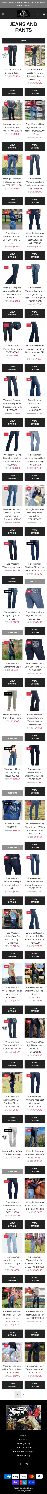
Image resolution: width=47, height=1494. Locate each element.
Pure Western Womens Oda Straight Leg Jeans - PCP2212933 (34, 774)
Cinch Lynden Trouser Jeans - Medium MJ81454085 (34, 405)
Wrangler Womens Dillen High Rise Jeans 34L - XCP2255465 (35, 514)
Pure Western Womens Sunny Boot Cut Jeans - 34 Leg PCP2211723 (35, 459)
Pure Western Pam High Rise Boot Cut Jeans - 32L (35, 615)
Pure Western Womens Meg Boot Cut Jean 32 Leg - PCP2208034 (12, 1101)
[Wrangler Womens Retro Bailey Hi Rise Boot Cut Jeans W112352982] (35, 219)
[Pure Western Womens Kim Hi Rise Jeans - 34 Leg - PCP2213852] (12, 973)
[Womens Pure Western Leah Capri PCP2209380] (12, 332)
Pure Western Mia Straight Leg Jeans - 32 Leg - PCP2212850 (34, 992)
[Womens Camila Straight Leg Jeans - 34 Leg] (12, 598)
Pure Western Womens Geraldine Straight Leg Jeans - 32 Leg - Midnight (34, 183)
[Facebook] (20, 1464)
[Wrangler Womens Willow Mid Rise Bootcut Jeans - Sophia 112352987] (12, 495)
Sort (23, 41)
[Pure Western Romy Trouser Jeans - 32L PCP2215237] (35, 1352)
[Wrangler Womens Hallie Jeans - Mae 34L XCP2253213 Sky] (12, 164)
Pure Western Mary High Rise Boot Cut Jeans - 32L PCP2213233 (34, 1047)
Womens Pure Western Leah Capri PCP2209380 (12, 348)
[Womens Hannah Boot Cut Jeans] (12, 55)
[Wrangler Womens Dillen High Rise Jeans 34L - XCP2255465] (35, 495)
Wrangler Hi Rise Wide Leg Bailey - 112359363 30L (12, 772)
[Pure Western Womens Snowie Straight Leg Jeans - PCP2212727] (35, 864)
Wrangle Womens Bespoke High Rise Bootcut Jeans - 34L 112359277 (12, 459)
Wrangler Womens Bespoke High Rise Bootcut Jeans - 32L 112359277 (34, 350)
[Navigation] (3, 13)
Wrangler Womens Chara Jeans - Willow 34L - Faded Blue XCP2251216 (35, 828)
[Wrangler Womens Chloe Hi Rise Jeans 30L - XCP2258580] (35, 1188)
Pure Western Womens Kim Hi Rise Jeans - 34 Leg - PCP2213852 (12, 992)
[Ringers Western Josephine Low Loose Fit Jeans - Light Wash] (12, 1243)
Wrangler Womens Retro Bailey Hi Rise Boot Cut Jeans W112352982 (34, 238)
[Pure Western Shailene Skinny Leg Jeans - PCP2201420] (35, 550)
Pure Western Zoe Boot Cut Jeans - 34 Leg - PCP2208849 (34, 1314)
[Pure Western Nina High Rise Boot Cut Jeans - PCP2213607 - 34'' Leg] (35, 110)
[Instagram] (27, 1464)
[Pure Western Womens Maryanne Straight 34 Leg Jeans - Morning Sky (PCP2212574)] (35, 274)
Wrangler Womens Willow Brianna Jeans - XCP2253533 (12, 1369)
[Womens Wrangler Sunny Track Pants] (12, 700)
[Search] (38, 13)
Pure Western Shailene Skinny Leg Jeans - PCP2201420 (35, 567)
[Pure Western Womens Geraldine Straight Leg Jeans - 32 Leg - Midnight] (35, 164)
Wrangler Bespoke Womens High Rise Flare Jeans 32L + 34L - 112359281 (35, 938)
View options (12, 91)
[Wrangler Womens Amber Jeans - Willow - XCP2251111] (12, 110)
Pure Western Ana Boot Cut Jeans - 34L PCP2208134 (35, 666)
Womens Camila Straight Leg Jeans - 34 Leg (12, 615)
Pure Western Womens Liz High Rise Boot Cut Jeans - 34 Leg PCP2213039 (35, 1262)
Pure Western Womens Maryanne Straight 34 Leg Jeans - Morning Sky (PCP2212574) (35, 294)
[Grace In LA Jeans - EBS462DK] (12, 810)
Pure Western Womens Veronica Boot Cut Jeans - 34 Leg (12, 238)
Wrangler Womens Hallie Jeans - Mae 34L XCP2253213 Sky (12, 182)
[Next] (30, 1394)
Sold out (34, 581)
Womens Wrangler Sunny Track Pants (12, 716)
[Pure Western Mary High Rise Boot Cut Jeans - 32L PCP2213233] (35, 1028)
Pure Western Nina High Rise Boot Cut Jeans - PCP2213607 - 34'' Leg (35, 129)
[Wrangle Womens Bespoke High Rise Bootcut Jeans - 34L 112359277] (12, 441)
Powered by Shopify (23, 1491)
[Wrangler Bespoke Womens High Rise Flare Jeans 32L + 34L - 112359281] (35, 919)
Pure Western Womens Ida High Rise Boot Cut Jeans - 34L (12, 883)
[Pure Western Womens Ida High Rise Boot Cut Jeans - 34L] (12, 864)
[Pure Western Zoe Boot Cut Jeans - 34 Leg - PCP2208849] (35, 1297)
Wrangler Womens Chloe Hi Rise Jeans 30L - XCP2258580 (34, 1205)
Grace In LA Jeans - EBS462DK (12, 825)
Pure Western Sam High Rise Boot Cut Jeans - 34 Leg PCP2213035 (12, 1316)
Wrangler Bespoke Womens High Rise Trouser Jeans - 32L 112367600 (12, 292)
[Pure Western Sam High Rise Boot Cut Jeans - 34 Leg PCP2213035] (12, 1297)
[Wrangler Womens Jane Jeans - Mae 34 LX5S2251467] (35, 1137)
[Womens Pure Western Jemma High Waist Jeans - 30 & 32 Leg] (35, 55)
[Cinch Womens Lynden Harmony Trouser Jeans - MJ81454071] (35, 700)
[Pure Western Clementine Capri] (12, 649)
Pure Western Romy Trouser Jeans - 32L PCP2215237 (34, 1369)
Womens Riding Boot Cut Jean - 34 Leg (12, 1153)
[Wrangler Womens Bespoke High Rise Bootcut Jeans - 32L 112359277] (35, 332)
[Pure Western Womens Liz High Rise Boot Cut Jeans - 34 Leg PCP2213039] (35, 1243)
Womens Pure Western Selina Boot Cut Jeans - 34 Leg (12, 1045)
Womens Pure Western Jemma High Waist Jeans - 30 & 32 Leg (35, 74)
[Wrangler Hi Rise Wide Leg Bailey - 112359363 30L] (12, 755)
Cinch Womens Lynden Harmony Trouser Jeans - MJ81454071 (35, 719)
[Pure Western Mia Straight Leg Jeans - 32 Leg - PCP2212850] (35, 973)
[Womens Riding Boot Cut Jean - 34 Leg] (12, 1137)
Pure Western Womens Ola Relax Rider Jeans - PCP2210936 (12, 1207)
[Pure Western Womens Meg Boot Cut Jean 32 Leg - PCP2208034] (12, 1082)
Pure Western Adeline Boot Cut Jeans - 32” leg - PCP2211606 (12, 938)
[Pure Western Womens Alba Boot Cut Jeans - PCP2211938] (35, 1082)
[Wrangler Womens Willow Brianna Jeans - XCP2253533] (12, 1352)
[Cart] (44, 13)
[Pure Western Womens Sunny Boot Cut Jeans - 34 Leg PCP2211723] (35, 441)
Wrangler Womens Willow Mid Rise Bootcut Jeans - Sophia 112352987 (12, 514)
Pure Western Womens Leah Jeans (12, 565)
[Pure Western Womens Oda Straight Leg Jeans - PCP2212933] (35, 755)
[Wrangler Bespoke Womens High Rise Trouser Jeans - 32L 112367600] (12, 274)
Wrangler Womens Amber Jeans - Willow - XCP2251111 (12, 127)
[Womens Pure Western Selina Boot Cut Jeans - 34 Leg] (12, 1028)
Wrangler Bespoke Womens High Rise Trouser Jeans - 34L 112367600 (12, 405)
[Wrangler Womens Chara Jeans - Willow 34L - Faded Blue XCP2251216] (35, 810)
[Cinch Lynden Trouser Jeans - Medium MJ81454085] (35, 386)
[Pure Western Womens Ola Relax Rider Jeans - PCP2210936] (12, 1188)
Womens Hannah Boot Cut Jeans (12, 71)
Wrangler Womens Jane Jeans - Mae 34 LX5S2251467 (35, 1154)
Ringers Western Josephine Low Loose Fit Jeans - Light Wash (12, 1262)
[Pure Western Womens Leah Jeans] (12, 550)
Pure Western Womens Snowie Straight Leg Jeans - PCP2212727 (34, 883)
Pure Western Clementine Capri (12, 665)
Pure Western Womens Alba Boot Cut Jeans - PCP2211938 (34, 1101)
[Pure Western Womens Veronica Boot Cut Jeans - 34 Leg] (12, 219)
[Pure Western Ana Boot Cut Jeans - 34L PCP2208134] (35, 649)
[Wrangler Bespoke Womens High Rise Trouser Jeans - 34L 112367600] (12, 386)
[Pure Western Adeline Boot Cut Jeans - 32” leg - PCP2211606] (12, 919)
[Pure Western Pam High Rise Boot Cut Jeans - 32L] (35, 598)
